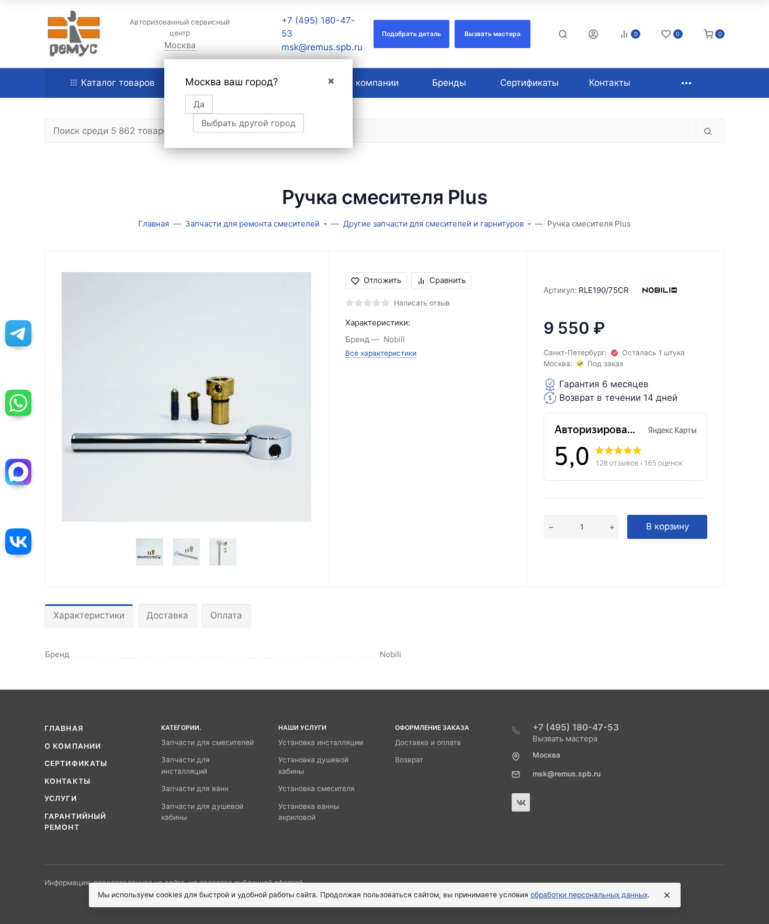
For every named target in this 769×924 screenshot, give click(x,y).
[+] (612, 527)
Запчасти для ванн (195, 788)
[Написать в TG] (18, 333)
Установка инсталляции (320, 742)
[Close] (667, 895)
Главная (63, 728)
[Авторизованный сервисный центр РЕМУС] (73, 34)
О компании (72, 746)
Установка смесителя (316, 788)
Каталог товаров (118, 82)
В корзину (667, 526)
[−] (551, 527)
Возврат (409, 760)
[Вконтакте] (521, 802)
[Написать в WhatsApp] (18, 403)
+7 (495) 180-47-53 (576, 727)
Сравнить (447, 280)
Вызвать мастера (565, 738)
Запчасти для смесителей (207, 742)
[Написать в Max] (18, 472)
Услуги (60, 798)
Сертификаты (75, 763)
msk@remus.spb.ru (322, 47)
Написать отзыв (422, 303)
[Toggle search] (563, 34)
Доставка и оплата (428, 742)
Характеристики (89, 615)
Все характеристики (380, 353)
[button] (411, 34)
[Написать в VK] (18, 541)
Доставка (167, 615)
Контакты (67, 781)
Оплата (226, 615)
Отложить (382, 280)
